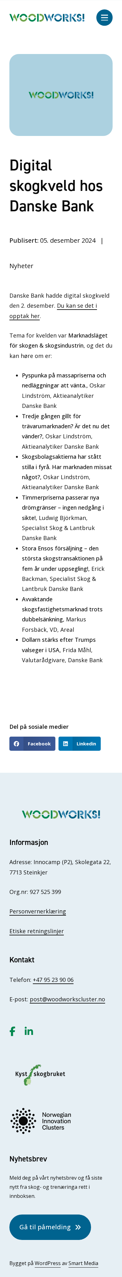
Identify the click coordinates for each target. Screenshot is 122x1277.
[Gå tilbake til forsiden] (47, 17)
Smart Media (83, 1263)
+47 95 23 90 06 (53, 979)
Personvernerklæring (37, 911)
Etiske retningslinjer (36, 931)
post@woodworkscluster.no (67, 999)
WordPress (48, 1263)
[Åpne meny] (104, 17)
